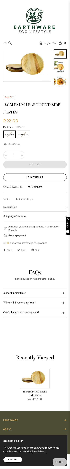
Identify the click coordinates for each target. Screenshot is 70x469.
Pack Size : (13, 126)
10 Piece (9, 134)
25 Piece (23, 134)
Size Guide (14, 144)
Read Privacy (39, 451)
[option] (27, 66)
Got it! (12, 459)
